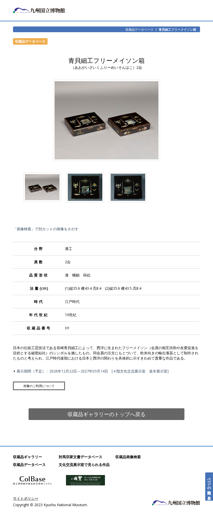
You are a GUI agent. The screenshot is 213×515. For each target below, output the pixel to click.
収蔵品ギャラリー (27, 456)
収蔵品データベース (139, 29)
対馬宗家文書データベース (80, 456)
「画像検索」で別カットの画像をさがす (45, 228)
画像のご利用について (39, 386)
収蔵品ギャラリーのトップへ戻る (106, 414)
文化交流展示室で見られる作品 (84, 464)
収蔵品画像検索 (128, 456)
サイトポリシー (25, 498)
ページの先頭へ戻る (209, 486)
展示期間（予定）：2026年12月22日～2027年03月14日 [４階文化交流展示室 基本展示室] (93, 371)
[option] (42, 188)
